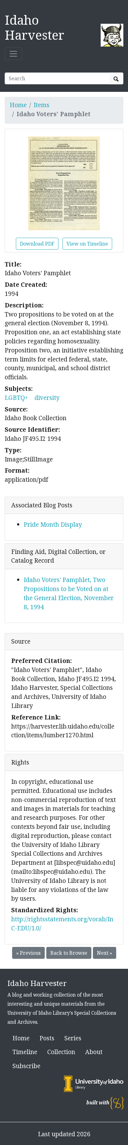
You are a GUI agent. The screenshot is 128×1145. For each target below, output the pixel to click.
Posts (46, 1038)
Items (41, 105)
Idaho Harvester (34, 27)
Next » (104, 952)
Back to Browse (68, 952)
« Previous (28, 952)
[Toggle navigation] (13, 53)
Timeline (24, 1052)
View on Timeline (87, 243)
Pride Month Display (53, 524)
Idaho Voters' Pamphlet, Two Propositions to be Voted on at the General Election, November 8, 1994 (69, 593)
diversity (47, 397)
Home (18, 105)
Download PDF (37, 243)
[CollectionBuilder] (117, 1102)
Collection (61, 1052)
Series (72, 1038)
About (94, 1052)
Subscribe (26, 1066)
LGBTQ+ (16, 397)
